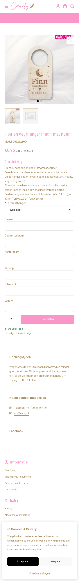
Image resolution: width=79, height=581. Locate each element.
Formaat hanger (15, 203)
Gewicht (10, 284)
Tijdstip (9, 268)
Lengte (9, 300)
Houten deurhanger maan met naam (49, 17)
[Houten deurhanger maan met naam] (39, 103)
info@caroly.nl (21, 413)
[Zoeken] (72, 6)
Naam (9, 219)
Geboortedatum (14, 235)
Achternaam (12, 251)
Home (8, 17)
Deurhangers (20, 17)
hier (39, 549)
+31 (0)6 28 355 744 (36, 407)
